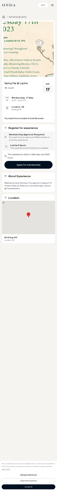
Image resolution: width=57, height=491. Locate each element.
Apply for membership (28, 164)
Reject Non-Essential (28, 481)
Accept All (28, 487)
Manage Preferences (28, 475)
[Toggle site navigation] (52, 5)
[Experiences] (3, 16)
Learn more (6, 469)
